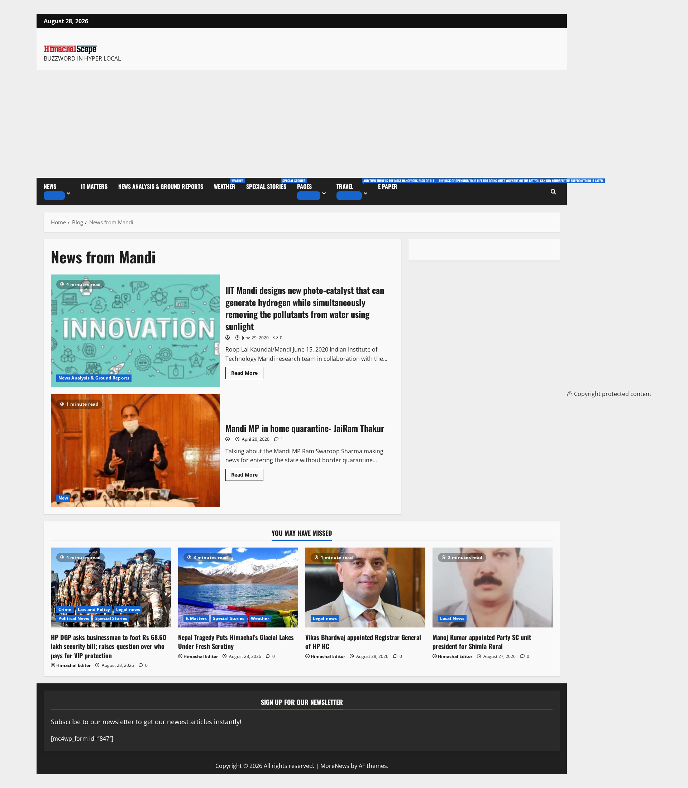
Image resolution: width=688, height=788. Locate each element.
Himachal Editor (73, 665)
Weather (227, 184)
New (63, 498)
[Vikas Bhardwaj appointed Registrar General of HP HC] (365, 587)
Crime (65, 609)
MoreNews (334, 766)
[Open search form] (553, 192)
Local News (452, 618)
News (50, 186)
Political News (73, 618)
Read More (247, 371)
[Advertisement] (302, 124)
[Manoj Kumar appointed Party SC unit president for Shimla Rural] (493, 587)
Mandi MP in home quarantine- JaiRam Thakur (135, 450)
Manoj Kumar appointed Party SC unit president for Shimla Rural (482, 641)
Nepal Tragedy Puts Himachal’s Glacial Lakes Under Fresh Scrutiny (236, 641)
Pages (304, 186)
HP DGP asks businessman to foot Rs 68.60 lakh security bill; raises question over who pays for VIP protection (108, 646)
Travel (354, 184)
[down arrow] (54, 195)
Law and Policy (94, 609)
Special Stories (269, 184)
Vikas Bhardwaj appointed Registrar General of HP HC (363, 641)
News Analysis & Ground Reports (160, 186)
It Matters (94, 186)
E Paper (387, 186)
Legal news (128, 609)
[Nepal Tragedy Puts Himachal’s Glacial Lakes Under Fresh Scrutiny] (238, 587)
